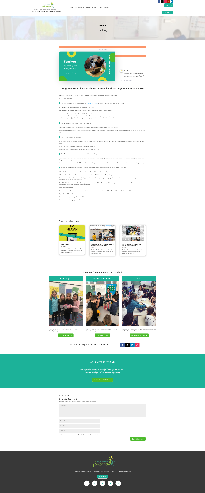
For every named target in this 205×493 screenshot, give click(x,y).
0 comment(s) (128, 80)
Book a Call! (102, 477)
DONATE (169, 5)
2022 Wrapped (65, 244)
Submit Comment (138, 439)
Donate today (66, 335)
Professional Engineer (92, 103)
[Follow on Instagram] (165, 1)
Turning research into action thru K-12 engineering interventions (102, 244)
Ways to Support (91, 7)
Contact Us (107, 7)
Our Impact (79, 7)
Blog (100, 7)
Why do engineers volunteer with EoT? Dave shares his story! (131, 244)
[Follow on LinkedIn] (172, 1)
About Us (77, 471)
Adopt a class (102, 335)
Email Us (113, 471)
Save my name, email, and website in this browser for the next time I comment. (82, 434)
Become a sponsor (139, 335)
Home (71, 7)
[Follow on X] (162, 1)
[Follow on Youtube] (168, 1)
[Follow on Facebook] (159, 1)
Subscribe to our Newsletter (101, 471)
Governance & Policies (124, 471)
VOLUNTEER (167, 12)
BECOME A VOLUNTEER (103, 380)
